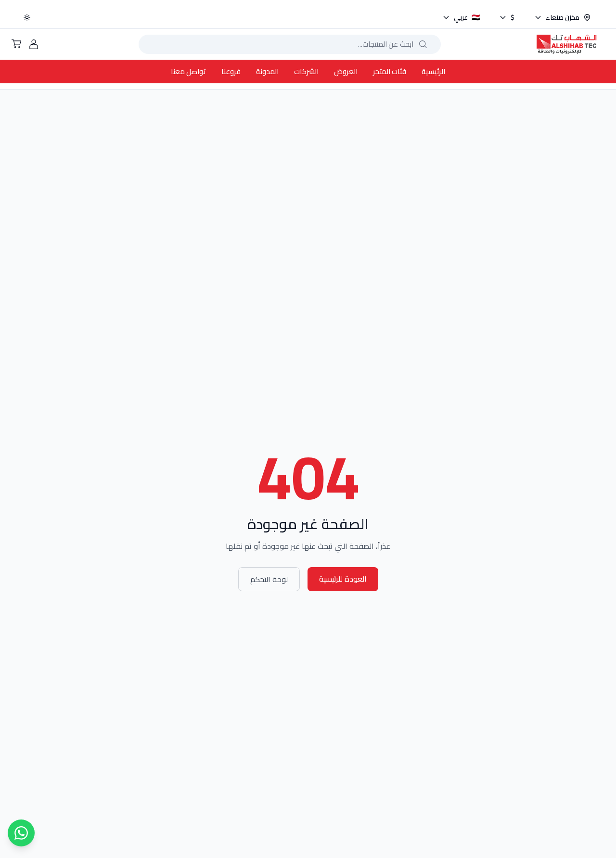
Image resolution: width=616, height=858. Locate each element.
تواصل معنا (188, 71)
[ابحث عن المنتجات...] (423, 44)
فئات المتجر (389, 71)
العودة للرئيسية (343, 579)
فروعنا (231, 71)
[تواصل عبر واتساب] (21, 832)
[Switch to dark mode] (27, 17)
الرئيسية (433, 71)
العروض (346, 71)
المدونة (267, 71)
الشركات (306, 71)
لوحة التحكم (269, 579)
